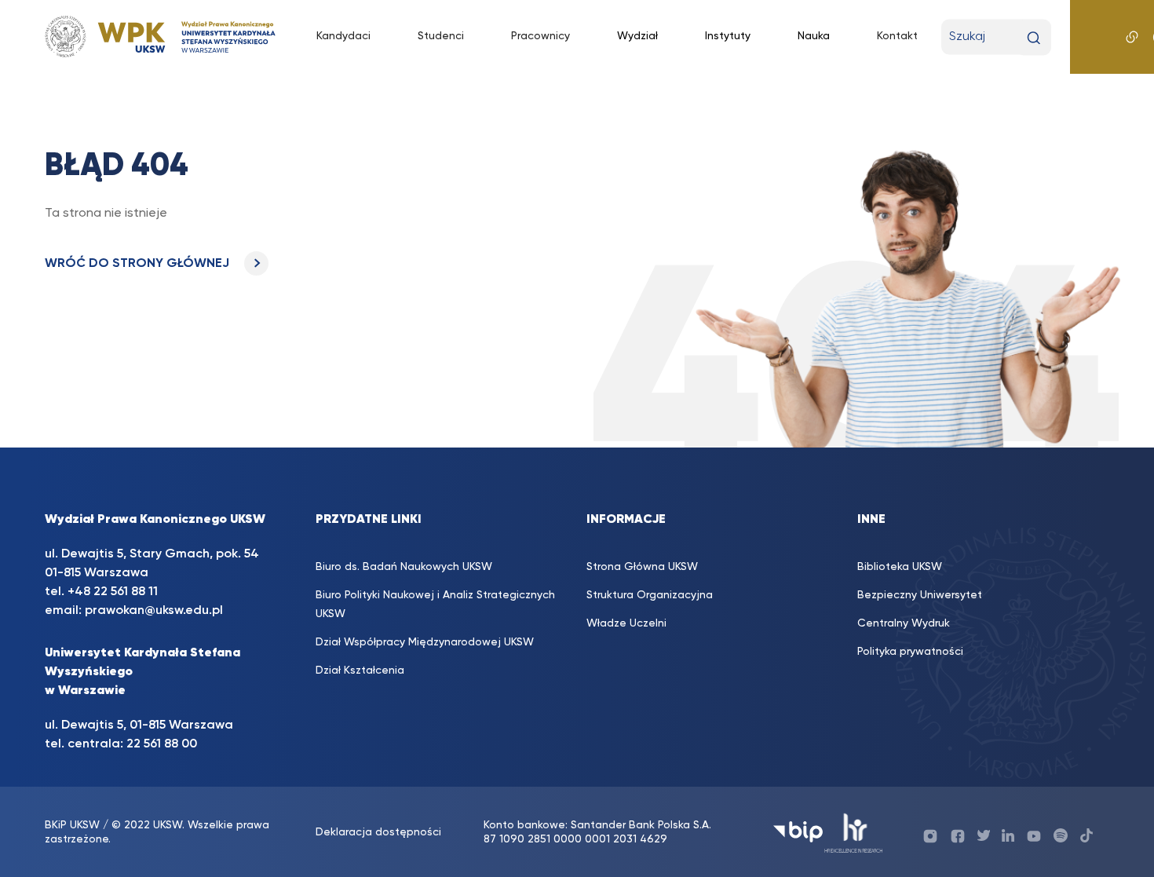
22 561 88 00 (161, 744)
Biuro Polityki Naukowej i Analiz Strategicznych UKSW (435, 604)
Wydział (637, 36)
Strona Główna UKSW (642, 566)
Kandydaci (343, 36)
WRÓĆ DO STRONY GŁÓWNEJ (138, 264)
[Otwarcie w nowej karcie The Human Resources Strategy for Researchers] (854, 832)
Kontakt (897, 36)
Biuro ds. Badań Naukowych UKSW (404, 566)
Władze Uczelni (626, 623)
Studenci (441, 36)
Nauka (814, 36)
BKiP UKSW (72, 825)
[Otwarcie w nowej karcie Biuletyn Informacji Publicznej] (798, 831)
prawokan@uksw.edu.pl (154, 611)
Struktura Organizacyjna (649, 595)
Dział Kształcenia (360, 670)
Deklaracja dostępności (378, 832)
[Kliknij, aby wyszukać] (1033, 38)
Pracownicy (540, 36)
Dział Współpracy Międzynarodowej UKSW (425, 642)
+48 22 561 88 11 (113, 592)
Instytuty (727, 36)
